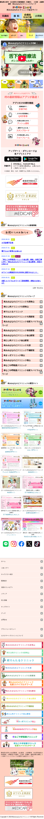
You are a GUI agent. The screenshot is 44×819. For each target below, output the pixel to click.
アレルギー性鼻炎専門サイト (11, 472)
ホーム (3, 561)
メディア (13, 35)
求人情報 (4, 600)
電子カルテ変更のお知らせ (11, 251)
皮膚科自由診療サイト (33, 513)
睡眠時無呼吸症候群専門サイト (11, 428)
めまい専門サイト (32, 450)
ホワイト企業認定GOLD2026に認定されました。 (20, 272)
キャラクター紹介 (7, 574)
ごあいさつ (4, 568)
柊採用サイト (11, 492)
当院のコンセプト (7, 587)
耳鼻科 (5, 16)
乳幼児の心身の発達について (33, 536)
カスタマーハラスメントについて (12, 635)
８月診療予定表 (7, 243)
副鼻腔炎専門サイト (11, 452)
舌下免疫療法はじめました (33, 492)
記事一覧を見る (38, 288)
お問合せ (4, 620)
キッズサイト (39, 35)
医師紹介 (4, 581)
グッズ (30, 35)
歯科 (16, 16)
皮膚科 (27, 16)
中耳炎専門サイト (32, 430)
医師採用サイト (33, 472)
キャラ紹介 (4, 35)
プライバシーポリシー (8, 629)
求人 (22, 35)
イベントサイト (11, 535)
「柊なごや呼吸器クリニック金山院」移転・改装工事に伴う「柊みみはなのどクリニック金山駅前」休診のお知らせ (21, 262)
